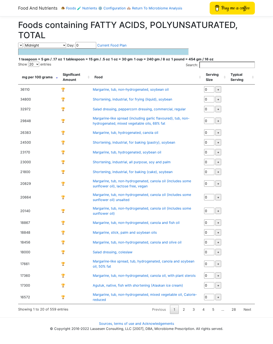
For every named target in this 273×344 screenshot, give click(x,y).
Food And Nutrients (37, 8)
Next (247, 309)
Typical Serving (237, 77)
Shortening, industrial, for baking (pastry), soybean (134, 142)
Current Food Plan (111, 45)
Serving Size (212, 77)
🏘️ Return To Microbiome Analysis (154, 8)
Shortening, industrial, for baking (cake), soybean (133, 172)
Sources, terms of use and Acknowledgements (136, 323)
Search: (192, 65)
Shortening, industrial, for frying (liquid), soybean (132, 99)
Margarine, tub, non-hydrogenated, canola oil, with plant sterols (144, 275)
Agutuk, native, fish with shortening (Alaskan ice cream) (138, 285)
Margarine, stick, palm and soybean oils (125, 232)
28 (234, 309)
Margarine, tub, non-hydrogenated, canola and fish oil (136, 222)
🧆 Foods (69, 8)
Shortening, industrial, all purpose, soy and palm (132, 162)
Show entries (34, 64)
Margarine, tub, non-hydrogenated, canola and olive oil (137, 242)
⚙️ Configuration (112, 8)
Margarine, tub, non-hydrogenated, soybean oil (131, 89)
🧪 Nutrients (87, 8)
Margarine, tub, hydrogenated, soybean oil (127, 152)
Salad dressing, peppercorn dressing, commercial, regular (139, 109)
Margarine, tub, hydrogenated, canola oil (125, 132)
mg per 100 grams (37, 77)
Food (98, 77)
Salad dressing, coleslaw (112, 252)
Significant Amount (71, 77)
